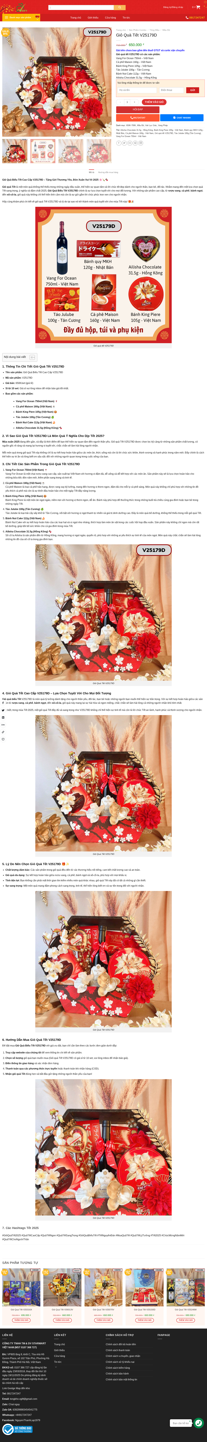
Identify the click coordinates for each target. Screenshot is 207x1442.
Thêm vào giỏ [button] (21, 1320)
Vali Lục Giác (151, 125)
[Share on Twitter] (124, 143)
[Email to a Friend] (129, 143)
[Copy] (3, 732)
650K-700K (131, 125)
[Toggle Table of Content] (30, 357)
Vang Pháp (163, 125)
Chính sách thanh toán (118, 1350)
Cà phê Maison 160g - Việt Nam (139, 133)
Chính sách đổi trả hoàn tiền (121, 1344)
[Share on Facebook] (118, 143)
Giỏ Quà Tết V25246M (186, 1309)
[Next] (105, 82)
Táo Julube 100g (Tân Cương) (187, 133)
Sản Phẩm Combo (137, 30)
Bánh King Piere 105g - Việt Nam (168, 130)
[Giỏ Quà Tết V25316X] (21, 1287)
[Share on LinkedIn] (140, 143)
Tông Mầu (154, 30)
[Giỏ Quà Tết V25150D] (144, 1287)
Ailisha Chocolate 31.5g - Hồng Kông (136, 130)
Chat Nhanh (184, 118)
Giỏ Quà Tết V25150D (144, 1309)
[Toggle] (56, 1367)
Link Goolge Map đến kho (16, 1388)
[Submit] (120, 7)
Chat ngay (14, 1404)
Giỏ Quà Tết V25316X (21, 1309)
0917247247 (139, 118)
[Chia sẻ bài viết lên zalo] (3, 725)
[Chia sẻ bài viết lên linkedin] (3, 717)
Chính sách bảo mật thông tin (121, 1379)
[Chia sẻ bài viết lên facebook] (3, 703)
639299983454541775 (25, 1409)
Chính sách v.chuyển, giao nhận (123, 1356)
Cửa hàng (110, 17)
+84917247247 (23, 1415)
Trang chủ (75, 17)
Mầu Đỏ (166, 30)
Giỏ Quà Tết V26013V (62, 1309)
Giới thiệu (93, 17)
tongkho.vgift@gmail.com (23, 1399)
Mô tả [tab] (91, 172)
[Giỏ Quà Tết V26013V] (62, 1287)
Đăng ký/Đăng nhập (173, 7)
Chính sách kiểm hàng (118, 1368)
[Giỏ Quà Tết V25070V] (103, 1287)
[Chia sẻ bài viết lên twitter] (3, 710)
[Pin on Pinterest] (135, 143)
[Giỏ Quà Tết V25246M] (186, 1287)
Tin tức (126, 17)
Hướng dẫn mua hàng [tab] (108, 172)
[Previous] (8, 82)
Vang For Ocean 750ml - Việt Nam (131, 136)
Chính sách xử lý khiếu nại (120, 1362)
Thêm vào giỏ (154, 102)
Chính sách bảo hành (117, 1373)
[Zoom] (6, 133)
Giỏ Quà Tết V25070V (103, 1309)
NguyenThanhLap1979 (27, 1420)
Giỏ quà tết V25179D (164, 133)
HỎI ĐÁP (138, 109)
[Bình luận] (3, 739)
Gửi (192, 90)
